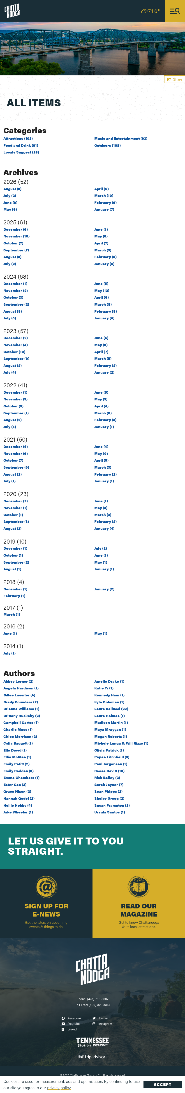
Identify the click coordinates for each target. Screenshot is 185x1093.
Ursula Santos (109, 812)
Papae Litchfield (111, 756)
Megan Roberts (110, 736)
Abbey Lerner (18, 681)
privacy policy (59, 1087)
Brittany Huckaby (21, 715)
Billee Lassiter (19, 695)
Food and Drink (20, 145)
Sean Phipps (108, 791)
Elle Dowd (15, 750)
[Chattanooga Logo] (92, 968)
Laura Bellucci (111, 708)
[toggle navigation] (175, 11)
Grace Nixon (17, 791)
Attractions (18, 138)
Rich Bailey (107, 777)
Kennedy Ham (109, 695)
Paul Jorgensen (110, 763)
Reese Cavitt (109, 770)
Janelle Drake (109, 681)
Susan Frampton (112, 805)
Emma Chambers (21, 777)
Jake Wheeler (18, 812)
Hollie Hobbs (17, 805)
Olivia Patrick (109, 750)
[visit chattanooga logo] (12, 10)
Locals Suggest (21, 152)
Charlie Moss (17, 729)
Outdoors (107, 145)
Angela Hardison (21, 688)
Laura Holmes (109, 715)
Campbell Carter (21, 722)
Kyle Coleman (109, 702)
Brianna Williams (21, 708)
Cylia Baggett (18, 743)
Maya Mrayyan (110, 729)
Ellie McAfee (17, 756)
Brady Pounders (20, 702)
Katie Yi (103, 688)
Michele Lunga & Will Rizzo (121, 743)
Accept (162, 1084)
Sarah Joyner (108, 784)
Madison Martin (111, 722)
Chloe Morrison (20, 736)
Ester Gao (14, 784)
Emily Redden (18, 770)
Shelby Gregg (109, 798)
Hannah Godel (19, 798)
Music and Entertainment (120, 138)
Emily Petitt (16, 763)
